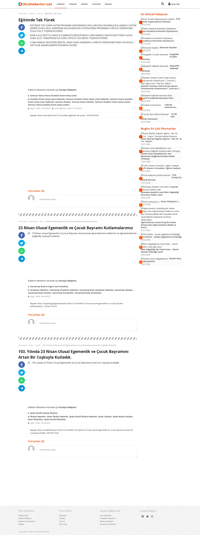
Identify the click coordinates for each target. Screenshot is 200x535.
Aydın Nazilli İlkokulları (55, 419)
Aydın (31, 345)
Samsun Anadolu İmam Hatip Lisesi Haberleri (87, 99)
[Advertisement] (82, 67)
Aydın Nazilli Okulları (123, 416)
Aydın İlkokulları (35, 419)
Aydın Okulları (105, 416)
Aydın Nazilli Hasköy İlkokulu (44, 413)
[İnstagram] (152, 516)
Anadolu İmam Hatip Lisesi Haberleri (47, 99)
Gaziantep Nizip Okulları (39, 293)
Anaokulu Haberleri (39, 290)
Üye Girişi (63, 524)
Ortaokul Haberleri (107, 518)
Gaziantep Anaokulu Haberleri (64, 290)
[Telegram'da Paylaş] (21, 51)
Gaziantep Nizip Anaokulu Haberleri (96, 290)
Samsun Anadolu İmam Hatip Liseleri (112, 102)
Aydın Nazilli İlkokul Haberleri (83, 416)
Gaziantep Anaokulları (63, 293)
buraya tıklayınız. (68, 89)
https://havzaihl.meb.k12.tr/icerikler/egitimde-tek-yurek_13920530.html (68, 115)
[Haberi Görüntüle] (29, 233)
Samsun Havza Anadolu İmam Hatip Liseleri (48, 104)
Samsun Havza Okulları (83, 102)
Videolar (73, 4)
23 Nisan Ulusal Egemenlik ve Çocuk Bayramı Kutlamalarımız (71, 221)
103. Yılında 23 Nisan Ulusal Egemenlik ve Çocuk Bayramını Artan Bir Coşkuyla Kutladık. (79, 345)
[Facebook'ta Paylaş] (21, 27)
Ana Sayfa (22, 13)
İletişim (108, 4)
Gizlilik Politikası (24, 518)
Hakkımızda (23, 515)
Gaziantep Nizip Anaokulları (88, 293)
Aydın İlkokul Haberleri (57, 416)
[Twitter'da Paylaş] (21, 35)
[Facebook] (143, 516)
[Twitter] (147, 516)
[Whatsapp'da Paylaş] (21, 43)
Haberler (61, 4)
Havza (40, 13)
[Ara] (162, 4)
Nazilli (37, 345)
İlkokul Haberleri (38, 416)
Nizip (41, 221)
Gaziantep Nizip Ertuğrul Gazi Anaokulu (49, 286)
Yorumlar (96, 4)
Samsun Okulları (63, 102)
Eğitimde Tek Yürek (53, 13)
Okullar (84, 4)
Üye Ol (62, 521)
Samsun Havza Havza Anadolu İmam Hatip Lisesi (53, 95)
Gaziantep (33, 221)
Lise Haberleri (105, 515)
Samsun (32, 13)
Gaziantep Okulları (124, 290)
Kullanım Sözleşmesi (26, 521)
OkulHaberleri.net (37, 4)
